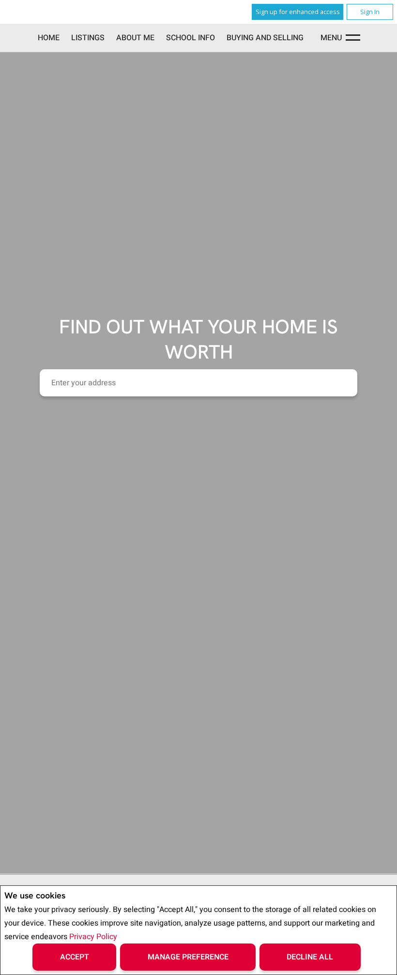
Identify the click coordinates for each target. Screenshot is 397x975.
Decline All (310, 957)
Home (49, 38)
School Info (190, 38)
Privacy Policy (93, 937)
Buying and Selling (265, 38)
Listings (88, 38)
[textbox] (198, 382)
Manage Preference (188, 957)
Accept (74, 957)
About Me (135, 38)
